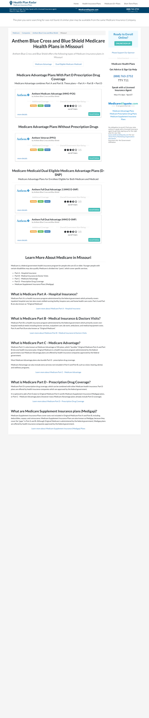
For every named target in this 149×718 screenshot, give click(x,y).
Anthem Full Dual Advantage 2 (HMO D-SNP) (55, 189)
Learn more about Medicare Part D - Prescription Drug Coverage (58, 401)
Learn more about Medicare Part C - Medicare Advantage (58, 372)
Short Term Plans (131, 3)
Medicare (16, 33)
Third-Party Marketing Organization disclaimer (121, 137)
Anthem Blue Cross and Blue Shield (45, 33)
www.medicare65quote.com (118, 135)
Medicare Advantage (43, 64)
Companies (26, 33)
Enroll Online (94, 114)
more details (22, 114)
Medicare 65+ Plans (112, 3)
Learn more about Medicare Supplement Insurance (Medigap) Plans (58, 428)
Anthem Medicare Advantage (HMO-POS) (53, 93)
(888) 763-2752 (132, 9)
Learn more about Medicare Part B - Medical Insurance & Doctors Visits (58, 333)
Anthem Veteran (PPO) (44, 137)
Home (76, 3)
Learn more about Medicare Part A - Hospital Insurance (58, 308)
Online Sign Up (123, 43)
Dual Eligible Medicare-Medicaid (69, 64)
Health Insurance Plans (91, 3)
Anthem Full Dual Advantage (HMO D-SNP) (54, 219)
